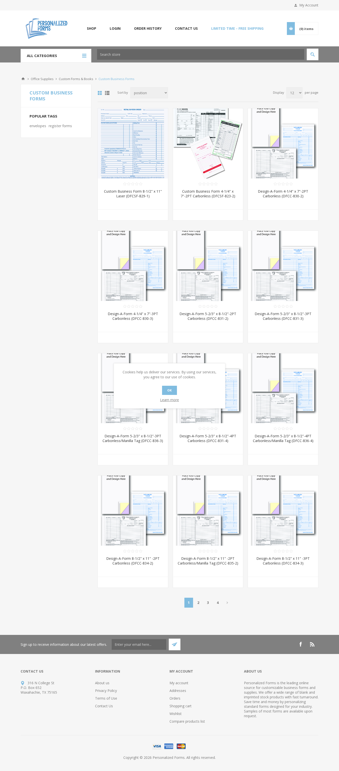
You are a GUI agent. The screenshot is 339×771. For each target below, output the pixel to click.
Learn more (169, 399)
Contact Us (104, 706)
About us (102, 683)
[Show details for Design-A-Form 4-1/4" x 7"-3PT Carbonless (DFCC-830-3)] (133, 266)
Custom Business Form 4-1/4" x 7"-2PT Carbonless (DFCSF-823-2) (208, 193)
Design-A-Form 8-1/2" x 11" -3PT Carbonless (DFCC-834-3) (283, 560)
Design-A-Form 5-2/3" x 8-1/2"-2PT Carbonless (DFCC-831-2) (207, 316)
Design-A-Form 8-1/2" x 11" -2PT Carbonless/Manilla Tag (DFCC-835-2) (208, 560)
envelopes (38, 125)
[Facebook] (301, 644)
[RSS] (312, 644)
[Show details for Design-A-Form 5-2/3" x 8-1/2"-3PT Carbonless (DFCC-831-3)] (283, 266)
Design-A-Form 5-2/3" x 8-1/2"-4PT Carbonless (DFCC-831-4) (207, 438)
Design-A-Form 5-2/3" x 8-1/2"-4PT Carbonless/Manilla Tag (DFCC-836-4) (283, 438)
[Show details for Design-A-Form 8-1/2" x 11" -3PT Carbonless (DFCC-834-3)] (283, 510)
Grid (100, 93)
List (107, 93)
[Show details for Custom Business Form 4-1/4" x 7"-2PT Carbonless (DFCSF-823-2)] (208, 143)
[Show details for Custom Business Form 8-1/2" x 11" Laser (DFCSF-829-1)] (133, 143)
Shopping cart (181, 706)
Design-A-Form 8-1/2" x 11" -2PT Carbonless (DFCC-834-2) (133, 560)
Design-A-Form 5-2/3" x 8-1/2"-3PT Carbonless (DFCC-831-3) (283, 316)
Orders (175, 698)
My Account (308, 5)
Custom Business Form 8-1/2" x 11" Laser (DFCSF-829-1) (133, 193)
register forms (60, 125)
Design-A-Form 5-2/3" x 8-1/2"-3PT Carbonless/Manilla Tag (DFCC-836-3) (132, 438)
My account (179, 683)
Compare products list (187, 721)
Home (23, 79)
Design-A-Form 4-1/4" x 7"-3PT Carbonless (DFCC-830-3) (133, 316)
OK (169, 390)
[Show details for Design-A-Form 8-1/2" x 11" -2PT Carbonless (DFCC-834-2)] (133, 510)
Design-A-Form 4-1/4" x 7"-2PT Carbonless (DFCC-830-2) (283, 193)
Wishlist (176, 713)
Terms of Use (106, 698)
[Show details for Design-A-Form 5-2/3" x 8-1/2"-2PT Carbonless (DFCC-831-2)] (208, 266)
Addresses (178, 690)
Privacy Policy (106, 690)
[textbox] (200, 54)
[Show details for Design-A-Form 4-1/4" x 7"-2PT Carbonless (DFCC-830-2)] (283, 143)
